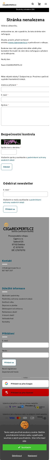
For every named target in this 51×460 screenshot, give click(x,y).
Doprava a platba (9, 305)
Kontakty (6, 322)
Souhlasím (26, 447)
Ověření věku (8, 302)
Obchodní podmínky (10, 295)
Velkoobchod (7, 318)
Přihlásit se (10, 209)
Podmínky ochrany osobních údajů (17, 299)
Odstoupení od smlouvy (12, 308)
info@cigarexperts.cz (11, 268)
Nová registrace (9, 368)
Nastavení (32, 455)
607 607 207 (7, 270)
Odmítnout (17, 455)
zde (24, 441)
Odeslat (6, 167)
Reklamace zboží (9, 312)
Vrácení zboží (8, 315)
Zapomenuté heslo (10, 372)
